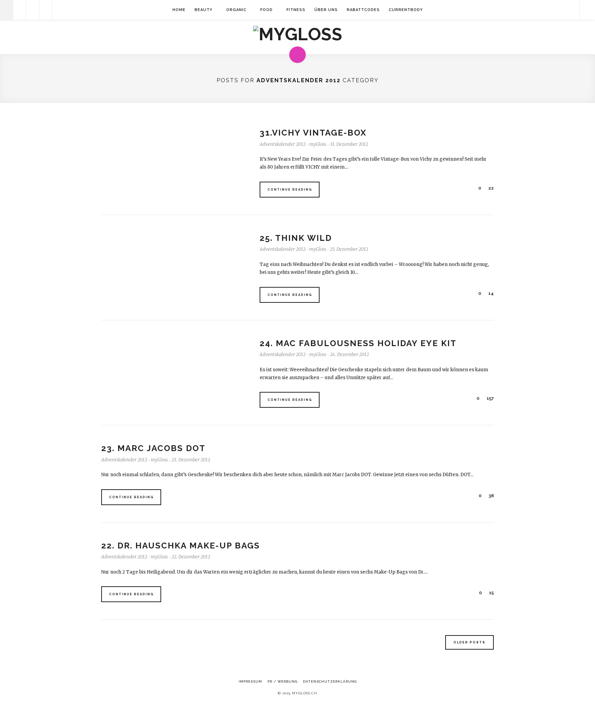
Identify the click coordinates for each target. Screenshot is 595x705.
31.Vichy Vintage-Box (313, 133)
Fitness (295, 10)
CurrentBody (406, 10)
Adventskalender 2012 (282, 144)
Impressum (250, 681)
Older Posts (469, 642)
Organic (236, 10)
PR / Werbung (283, 681)
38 (491, 495)
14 (490, 293)
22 (490, 188)
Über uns (326, 10)
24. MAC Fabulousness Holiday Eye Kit (358, 343)
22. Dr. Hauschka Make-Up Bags (180, 546)
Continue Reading (290, 189)
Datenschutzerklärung (330, 681)
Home (179, 10)
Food (266, 10)
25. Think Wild (296, 238)
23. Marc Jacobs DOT (153, 448)
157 (490, 398)
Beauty (203, 10)
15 (491, 592)
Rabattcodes (363, 10)
